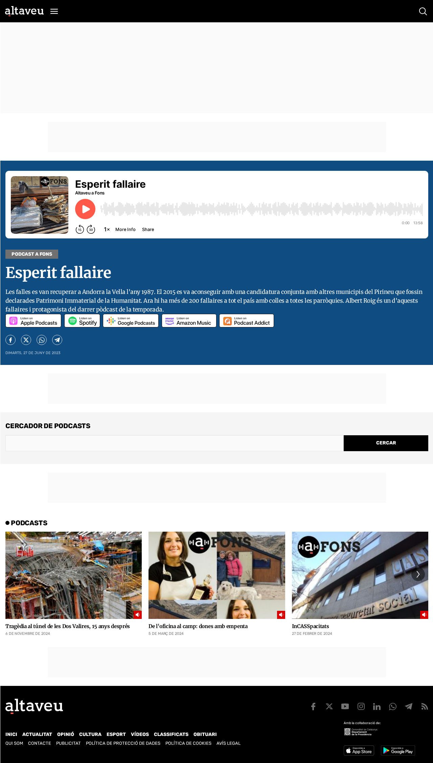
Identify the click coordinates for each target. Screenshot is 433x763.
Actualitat (37, 734)
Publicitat (68, 743)
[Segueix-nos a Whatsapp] (392, 706)
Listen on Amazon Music (189, 320)
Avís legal (228, 743)
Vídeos (140, 734)
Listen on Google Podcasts (131, 320)
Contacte (39, 743)
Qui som (14, 743)
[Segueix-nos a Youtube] (345, 706)
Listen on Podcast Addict (246, 320)
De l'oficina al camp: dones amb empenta (198, 626)
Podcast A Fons (32, 254)
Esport (116, 734)
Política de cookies (188, 743)
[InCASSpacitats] (360, 575)
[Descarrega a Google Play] (398, 750)
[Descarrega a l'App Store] (359, 750)
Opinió (65, 734)
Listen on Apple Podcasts (33, 320)
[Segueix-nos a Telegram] (408, 706)
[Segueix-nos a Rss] (424, 706)
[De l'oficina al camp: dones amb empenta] (217, 575)
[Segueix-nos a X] (329, 706)
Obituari (205, 734)
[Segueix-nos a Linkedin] (377, 706)
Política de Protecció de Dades (123, 743)
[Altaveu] (24, 11)
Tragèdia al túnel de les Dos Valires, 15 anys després (67, 626)
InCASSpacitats (310, 626)
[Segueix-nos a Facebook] (313, 706)
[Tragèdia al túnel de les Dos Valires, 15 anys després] (73, 575)
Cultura (90, 734)
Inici (11, 734)
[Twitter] (26, 340)
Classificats (171, 734)
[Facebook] (10, 340)
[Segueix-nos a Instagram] (361, 706)
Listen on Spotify (82, 320)
